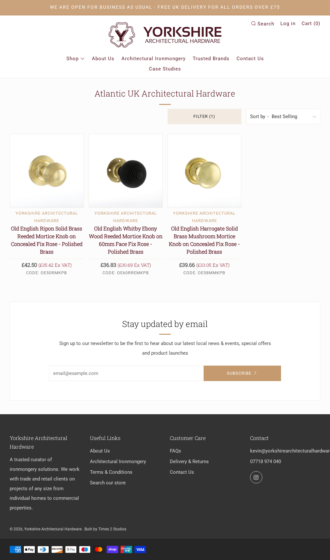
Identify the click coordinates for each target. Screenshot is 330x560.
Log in (288, 23)
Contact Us (250, 58)
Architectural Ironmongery (153, 58)
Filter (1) (204, 116)
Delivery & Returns (189, 461)
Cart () (311, 23)
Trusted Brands (211, 58)
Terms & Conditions (111, 472)
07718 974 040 (265, 461)
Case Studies (165, 69)
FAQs (175, 451)
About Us (103, 58)
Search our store (108, 483)
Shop (72, 58)
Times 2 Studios (112, 529)
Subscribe (239, 373)
